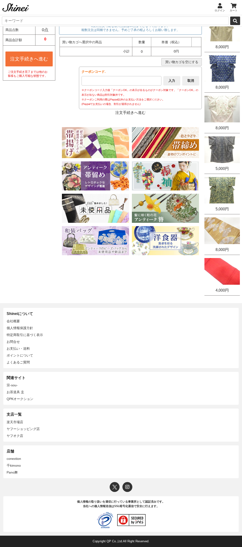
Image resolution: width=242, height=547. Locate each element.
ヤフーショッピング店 (23, 429)
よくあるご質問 (18, 362)
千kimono (14, 465)
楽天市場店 (15, 422)
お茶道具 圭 (15, 392)
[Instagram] (127, 487)
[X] (115, 487)
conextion (14, 459)
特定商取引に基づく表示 (25, 335)
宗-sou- (12, 385)
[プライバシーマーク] (104, 520)
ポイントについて (20, 355)
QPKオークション (20, 399)
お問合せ (13, 342)
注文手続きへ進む (29, 58)
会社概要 (13, 321)
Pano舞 (12, 472)
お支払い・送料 (18, 348)
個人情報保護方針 (20, 328)
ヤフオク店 (15, 436)
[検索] (235, 21)
